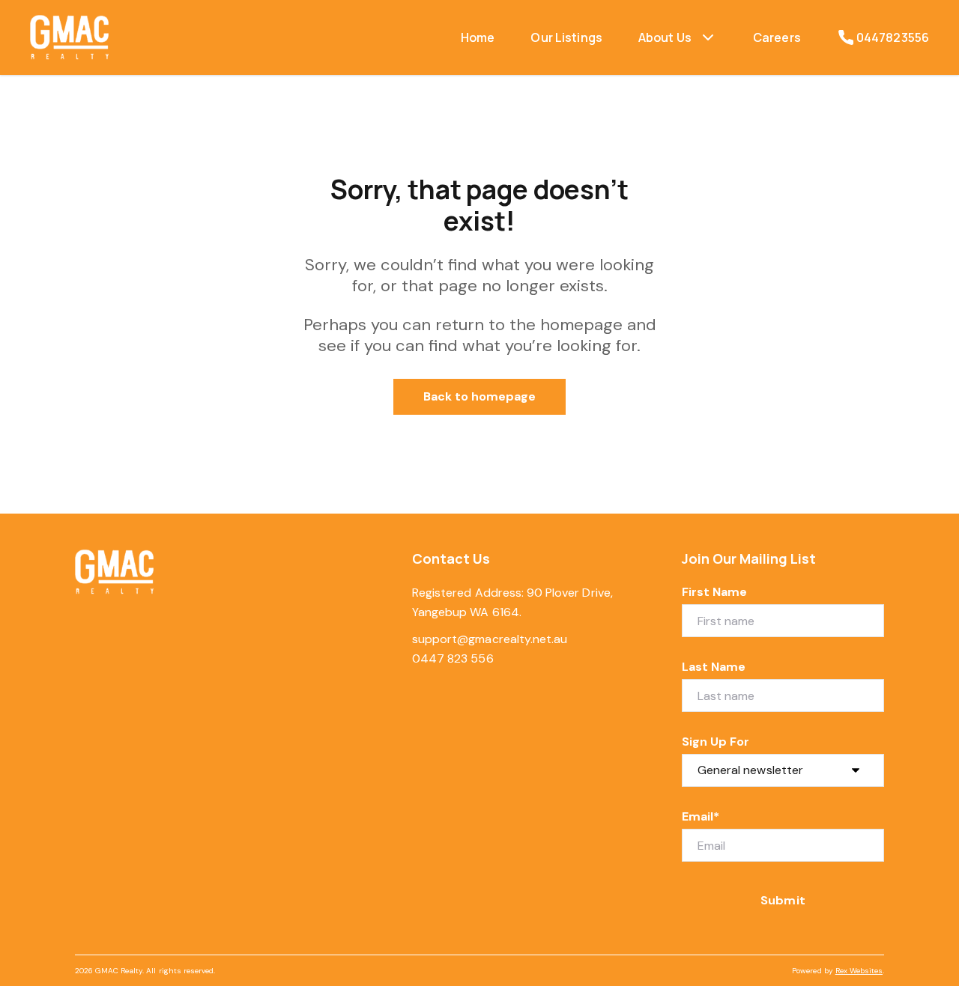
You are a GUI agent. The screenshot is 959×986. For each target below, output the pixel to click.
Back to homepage (479, 396)
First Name (715, 592)
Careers (777, 37)
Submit (782, 900)
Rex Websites (859, 971)
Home (478, 37)
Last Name (713, 667)
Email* (700, 816)
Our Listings (566, 37)
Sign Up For (716, 741)
